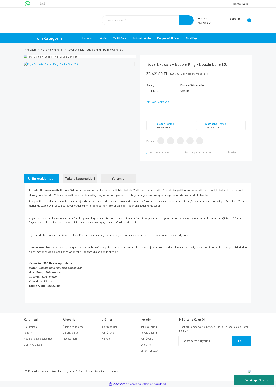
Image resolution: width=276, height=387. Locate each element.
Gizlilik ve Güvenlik (34, 344)
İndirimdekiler (109, 326)
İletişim (28, 332)
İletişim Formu (149, 326)
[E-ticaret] (137, 384)
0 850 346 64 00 (162, 127)
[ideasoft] (117, 384)
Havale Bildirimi (149, 332)
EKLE (241, 341)
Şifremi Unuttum (150, 350)
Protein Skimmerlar (192, 85)
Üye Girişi (146, 344)
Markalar (87, 38)
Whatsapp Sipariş (256, 380)
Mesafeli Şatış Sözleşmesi (38, 338)
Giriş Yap (203, 18)
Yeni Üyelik (147, 338)
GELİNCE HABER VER (157, 101)
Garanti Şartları (71, 332)
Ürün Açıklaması (41, 178)
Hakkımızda (30, 326)
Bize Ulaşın (192, 38)
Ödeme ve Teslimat (73, 326)
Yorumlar (119, 178)
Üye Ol (204, 22)
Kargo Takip (241, 3)
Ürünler (103, 38)
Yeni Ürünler (120, 38)
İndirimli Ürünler (142, 38)
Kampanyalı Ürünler (168, 38)
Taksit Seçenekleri (80, 178)
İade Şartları (70, 338)
